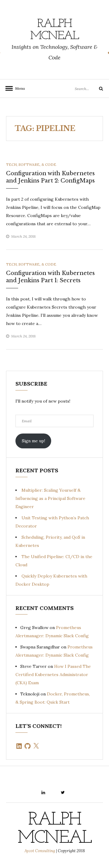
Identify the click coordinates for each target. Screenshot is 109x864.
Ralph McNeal (54, 30)
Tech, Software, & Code (31, 164)
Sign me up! (33, 441)
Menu (18, 88)
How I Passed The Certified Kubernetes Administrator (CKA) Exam (53, 674)
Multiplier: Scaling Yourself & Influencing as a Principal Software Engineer (50, 498)
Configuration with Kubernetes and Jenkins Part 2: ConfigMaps (50, 177)
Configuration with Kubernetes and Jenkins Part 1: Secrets (50, 276)
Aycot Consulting (40, 850)
